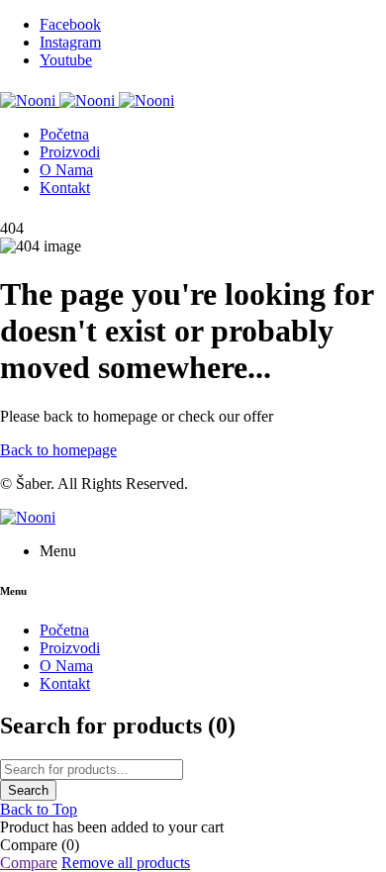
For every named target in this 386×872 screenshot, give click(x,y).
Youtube (66, 59)
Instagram (70, 42)
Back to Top (38, 809)
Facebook (70, 24)
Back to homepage (58, 449)
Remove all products (125, 862)
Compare (28, 862)
